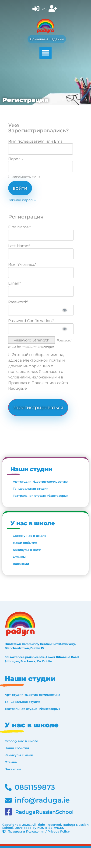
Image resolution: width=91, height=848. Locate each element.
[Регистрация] (54, 9)
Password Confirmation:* (31, 320)
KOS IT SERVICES (50, 827)
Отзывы (19, 557)
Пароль (15, 159)
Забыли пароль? (22, 200)
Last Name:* (19, 246)
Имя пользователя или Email (36, 141)
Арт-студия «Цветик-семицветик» (40, 481)
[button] (45, 53)
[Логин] (36, 9)
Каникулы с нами (27, 550)
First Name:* (19, 227)
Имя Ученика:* (22, 264)
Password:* (18, 302)
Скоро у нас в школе (29, 535)
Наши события (25, 542)
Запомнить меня (25, 177)
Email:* (14, 283)
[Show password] (65, 310)
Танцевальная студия (30, 488)
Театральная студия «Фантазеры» (40, 495)
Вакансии (21, 564)
